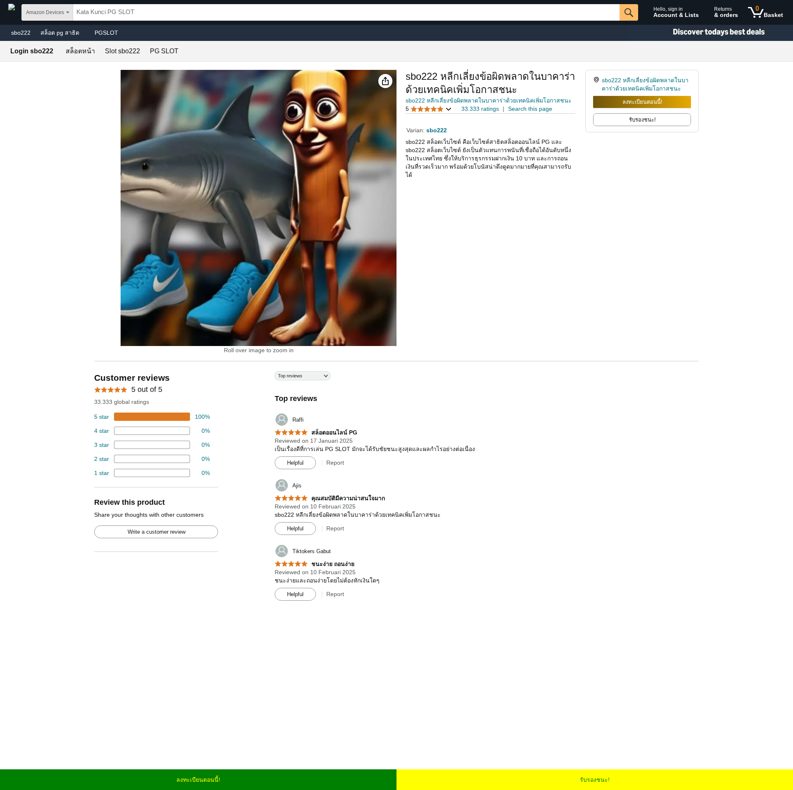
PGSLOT (106, 32)
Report (335, 462)
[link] (597, 84)
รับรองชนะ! (595, 779)
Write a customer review (156, 532)
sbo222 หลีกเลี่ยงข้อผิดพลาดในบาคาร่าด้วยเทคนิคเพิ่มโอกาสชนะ (489, 100)
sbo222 (21, 32)
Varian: (416, 130)
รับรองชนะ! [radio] (642, 120)
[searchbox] (346, 12)
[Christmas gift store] (710, 33)
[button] (385, 81)
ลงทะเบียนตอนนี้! (642, 102)
